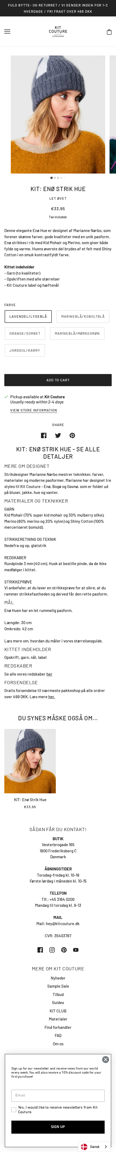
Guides (58, 1002)
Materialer (58, 1018)
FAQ (58, 1035)
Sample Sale (58, 986)
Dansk (95, 1146)
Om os (58, 1043)
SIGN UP (58, 1127)
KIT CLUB (58, 1010)
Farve (10, 305)
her (49, 674)
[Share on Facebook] (44, 435)
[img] (40, 949)
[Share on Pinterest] (72, 435)
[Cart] (109, 32)
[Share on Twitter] (58, 435)
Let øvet (58, 198)
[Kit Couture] (58, 31)
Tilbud (58, 994)
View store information (33, 410)
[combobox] (94, 1146)
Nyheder (58, 977)
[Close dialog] (105, 1059)
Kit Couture (55, 396)
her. (51, 696)
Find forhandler (58, 1027)
